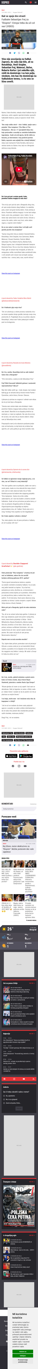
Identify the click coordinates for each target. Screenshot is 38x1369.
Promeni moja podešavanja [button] (23, 1361)
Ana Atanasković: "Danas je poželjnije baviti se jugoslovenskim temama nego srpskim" (19, 1040)
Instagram (19, 766)
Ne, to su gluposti (11, 1099)
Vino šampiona (7, 740)
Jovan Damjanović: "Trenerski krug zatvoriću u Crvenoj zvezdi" (19, 1054)
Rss (33, 1079)
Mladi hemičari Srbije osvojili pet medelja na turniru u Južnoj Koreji (19, 998)
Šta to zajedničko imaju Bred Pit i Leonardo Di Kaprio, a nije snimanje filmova (19, 1258)
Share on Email (28, 53)
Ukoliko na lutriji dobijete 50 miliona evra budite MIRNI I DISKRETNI (19, 1069)
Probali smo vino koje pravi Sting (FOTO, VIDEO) (19, 665)
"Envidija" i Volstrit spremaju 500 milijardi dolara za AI (19, 1047)
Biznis (7, 1326)
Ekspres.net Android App (26, 756)
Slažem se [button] (22, 1351)
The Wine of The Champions (24, 740)
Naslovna (7, 1321)
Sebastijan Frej (7, 733)
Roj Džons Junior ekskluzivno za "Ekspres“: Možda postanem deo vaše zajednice (19, 837)
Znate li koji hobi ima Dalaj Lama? (19, 1266)
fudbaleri (29, 733)
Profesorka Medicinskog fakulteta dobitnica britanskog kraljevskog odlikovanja (19, 990)
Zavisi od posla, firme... (13, 1103)
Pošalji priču (31, 2)
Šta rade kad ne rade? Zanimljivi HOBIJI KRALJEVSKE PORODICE (19, 1274)
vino (3, 737)
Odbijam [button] (23, 1356)
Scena (7, 1330)
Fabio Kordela (19, 733)
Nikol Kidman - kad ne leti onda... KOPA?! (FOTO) (19, 1250)
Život (7, 1335)
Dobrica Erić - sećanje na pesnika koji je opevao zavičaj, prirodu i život (19, 1061)
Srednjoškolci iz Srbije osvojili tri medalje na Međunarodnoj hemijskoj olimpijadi (19, 1022)
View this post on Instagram (11, 273)
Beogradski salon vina (24, 737)
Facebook (13, 766)
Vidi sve (31, 983)
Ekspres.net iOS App (11, 756)
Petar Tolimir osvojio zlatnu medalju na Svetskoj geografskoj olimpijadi (19, 1006)
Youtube (25, 766)
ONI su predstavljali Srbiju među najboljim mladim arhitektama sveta (19, 1014)
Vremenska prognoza (19, 929)
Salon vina (11, 737)
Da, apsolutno (10, 1096)
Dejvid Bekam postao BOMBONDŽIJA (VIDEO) (19, 1242)
